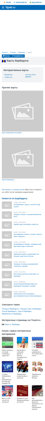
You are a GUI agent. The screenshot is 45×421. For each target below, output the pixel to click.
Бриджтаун (8, 75)
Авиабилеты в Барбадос (12, 314)
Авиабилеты (21, 2)
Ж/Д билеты (37, 2)
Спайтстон (8, 77)
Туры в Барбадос (25, 311)
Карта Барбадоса (8, 180)
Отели (8, 2)
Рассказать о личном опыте (13, 190)
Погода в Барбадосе (10, 309)
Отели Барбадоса (9, 311)
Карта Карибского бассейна (12, 133)
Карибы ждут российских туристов (26, 224)
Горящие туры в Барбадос (30, 309)
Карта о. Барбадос (12, 324)
